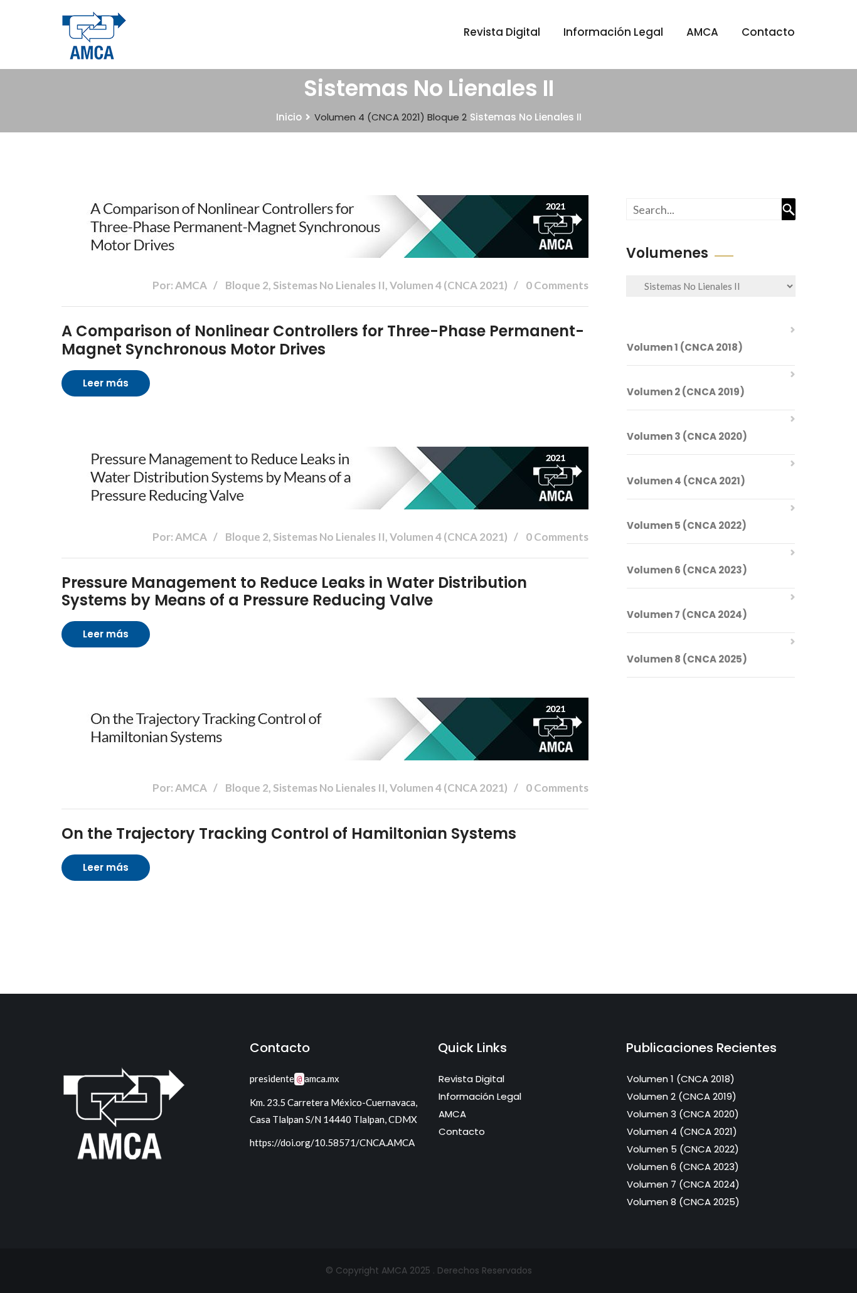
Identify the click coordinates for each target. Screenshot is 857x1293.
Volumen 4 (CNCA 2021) (369, 117)
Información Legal (613, 32)
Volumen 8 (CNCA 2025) (687, 659)
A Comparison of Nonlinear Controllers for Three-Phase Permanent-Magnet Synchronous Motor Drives (322, 340)
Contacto (768, 32)
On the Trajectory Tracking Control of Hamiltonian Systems (288, 833)
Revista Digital (502, 32)
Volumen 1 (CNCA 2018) (685, 347)
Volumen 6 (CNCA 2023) (687, 570)
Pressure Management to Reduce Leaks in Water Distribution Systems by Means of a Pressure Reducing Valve (294, 591)
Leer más (106, 383)
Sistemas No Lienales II (526, 117)
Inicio (289, 117)
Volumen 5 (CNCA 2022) (687, 525)
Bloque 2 (447, 117)
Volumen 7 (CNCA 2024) (687, 614)
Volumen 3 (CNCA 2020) (687, 436)
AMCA (702, 32)
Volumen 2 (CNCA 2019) (686, 391)
